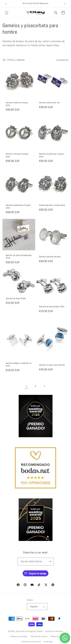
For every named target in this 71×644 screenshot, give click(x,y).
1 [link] (26, 386)
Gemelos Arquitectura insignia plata (18, 206)
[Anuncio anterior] (6, 3)
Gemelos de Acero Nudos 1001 (51, 306)
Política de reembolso (54, 631)
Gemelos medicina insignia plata (17, 104)
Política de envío (57, 636)
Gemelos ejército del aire (49, 102)
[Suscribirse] (50, 561)
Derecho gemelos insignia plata (52, 205)
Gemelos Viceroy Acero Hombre (52, 365)
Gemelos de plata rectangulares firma (19, 256)
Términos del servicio (39, 636)
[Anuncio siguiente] (65, 3)
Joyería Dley (20, 631)
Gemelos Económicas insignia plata (51, 155)
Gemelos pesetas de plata (50, 256)
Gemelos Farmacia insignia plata (17, 155)
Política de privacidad (18, 636)
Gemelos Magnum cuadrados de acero (18, 364)
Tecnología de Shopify (34, 631)
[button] (6, 12)
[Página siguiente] (44, 386)
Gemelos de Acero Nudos (16, 298)
